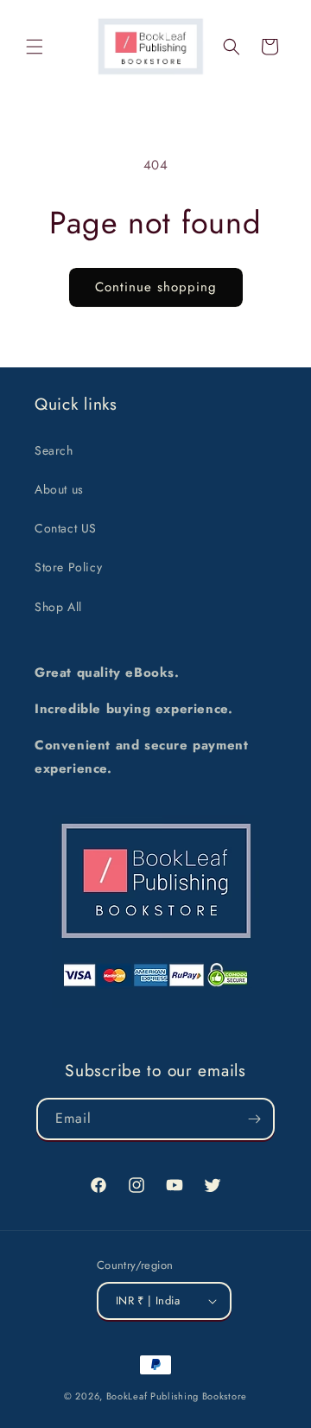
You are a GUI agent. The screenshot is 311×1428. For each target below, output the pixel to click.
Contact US (66, 528)
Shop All (58, 606)
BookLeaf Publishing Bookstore (176, 1396)
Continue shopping (156, 286)
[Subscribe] (254, 1119)
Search (54, 450)
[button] (35, 47)
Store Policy (68, 567)
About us (59, 489)
